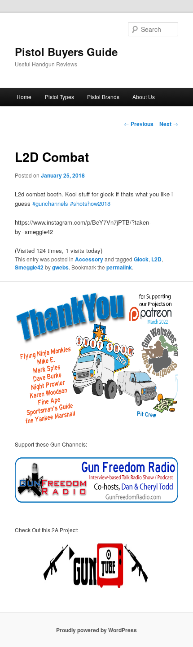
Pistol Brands (103, 96)
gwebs (60, 267)
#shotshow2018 (90, 203)
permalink (119, 267)
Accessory (89, 259)
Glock (141, 259)
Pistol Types (59, 96)
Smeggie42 (29, 267)
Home (24, 96)
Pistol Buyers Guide (66, 51)
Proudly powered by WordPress (96, 630)
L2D (156, 259)
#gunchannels (50, 203)
